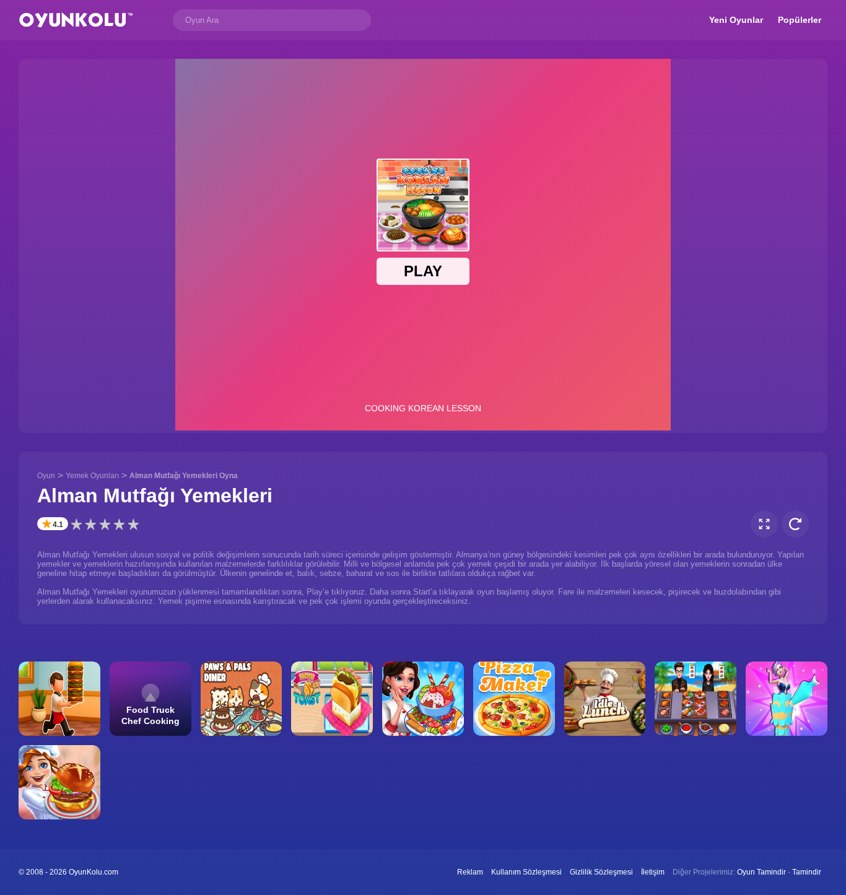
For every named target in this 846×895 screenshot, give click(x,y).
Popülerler (799, 20)
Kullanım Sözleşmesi (526, 872)
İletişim (653, 872)
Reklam (470, 872)
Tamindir (806, 872)
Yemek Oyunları (92, 475)
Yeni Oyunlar (736, 20)
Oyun (46, 475)
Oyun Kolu (76, 20)
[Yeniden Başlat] (795, 524)
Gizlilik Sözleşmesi (601, 872)
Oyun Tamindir (761, 872)
